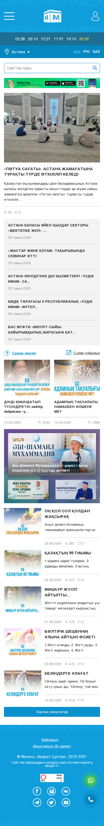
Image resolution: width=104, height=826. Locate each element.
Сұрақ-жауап (24, 353)
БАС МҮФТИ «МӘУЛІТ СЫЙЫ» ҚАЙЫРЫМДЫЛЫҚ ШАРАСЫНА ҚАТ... (42, 329)
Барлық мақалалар (52, 712)
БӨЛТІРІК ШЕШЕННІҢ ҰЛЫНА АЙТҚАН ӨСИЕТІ (70, 634)
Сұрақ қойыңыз (86, 353)
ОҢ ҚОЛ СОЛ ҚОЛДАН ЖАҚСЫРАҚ (67, 513)
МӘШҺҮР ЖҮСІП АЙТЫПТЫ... (61, 592)
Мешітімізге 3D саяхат (52, 746)
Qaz (96, 51)
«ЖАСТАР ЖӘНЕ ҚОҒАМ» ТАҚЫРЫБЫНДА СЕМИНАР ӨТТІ (46, 253)
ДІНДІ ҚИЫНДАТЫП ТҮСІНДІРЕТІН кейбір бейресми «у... (23, 407)
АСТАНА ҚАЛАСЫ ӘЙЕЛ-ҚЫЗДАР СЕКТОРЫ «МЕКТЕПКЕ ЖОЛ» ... (48, 228)
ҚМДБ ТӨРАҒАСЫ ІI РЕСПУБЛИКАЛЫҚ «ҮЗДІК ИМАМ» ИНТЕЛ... (50, 304)
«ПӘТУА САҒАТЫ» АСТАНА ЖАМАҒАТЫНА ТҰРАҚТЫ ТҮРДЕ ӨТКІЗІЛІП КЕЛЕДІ (48, 171)
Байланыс (50, 739)
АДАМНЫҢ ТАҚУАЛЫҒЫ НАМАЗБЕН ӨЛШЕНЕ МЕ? (76, 407)
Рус (86, 51)
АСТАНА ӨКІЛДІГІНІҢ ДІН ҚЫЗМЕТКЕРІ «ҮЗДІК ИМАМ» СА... (51, 278)
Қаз (77, 51)
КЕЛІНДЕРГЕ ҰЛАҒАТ (67, 673)
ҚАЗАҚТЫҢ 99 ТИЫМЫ (68, 552)
